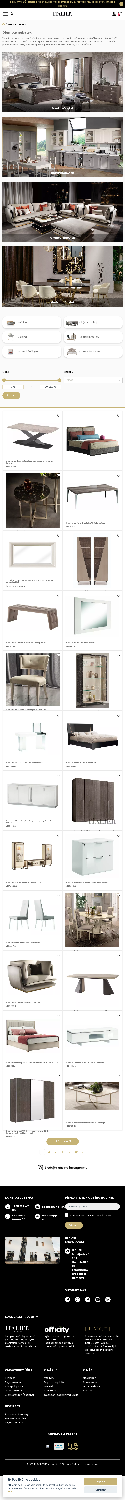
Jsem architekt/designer (19, 1402)
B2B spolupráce (14, 1393)
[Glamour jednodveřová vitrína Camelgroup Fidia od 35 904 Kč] (92, 567)
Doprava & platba (54, 1389)
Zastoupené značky (16, 1421)
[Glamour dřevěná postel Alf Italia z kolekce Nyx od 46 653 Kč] (92, 447)
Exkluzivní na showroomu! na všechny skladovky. (57, 2)
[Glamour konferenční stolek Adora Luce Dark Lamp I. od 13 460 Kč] (32, 507)
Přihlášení (10, 1385)
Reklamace (50, 1397)
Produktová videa (15, 1425)
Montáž (48, 1393)
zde (10, 1491)
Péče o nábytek (14, 1429)
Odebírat (73, 1232)
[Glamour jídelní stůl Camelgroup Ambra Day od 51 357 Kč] (92, 927)
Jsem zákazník (13, 1397)
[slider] (4, 387)
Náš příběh (89, 1385)
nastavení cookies (90, 1471)
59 (76, 1159)
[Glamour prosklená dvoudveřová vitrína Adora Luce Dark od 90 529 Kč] (92, 687)
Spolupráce (90, 1389)
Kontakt (87, 1397)
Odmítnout (100, 1489)
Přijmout (101, 1481)
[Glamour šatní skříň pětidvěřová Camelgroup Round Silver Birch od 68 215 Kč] (92, 807)
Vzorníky (49, 1385)
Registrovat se (13, 1389)
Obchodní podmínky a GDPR (61, 1402)
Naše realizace (91, 1393)
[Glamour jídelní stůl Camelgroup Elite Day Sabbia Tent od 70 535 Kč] (92, 987)
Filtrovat (11, 402)
